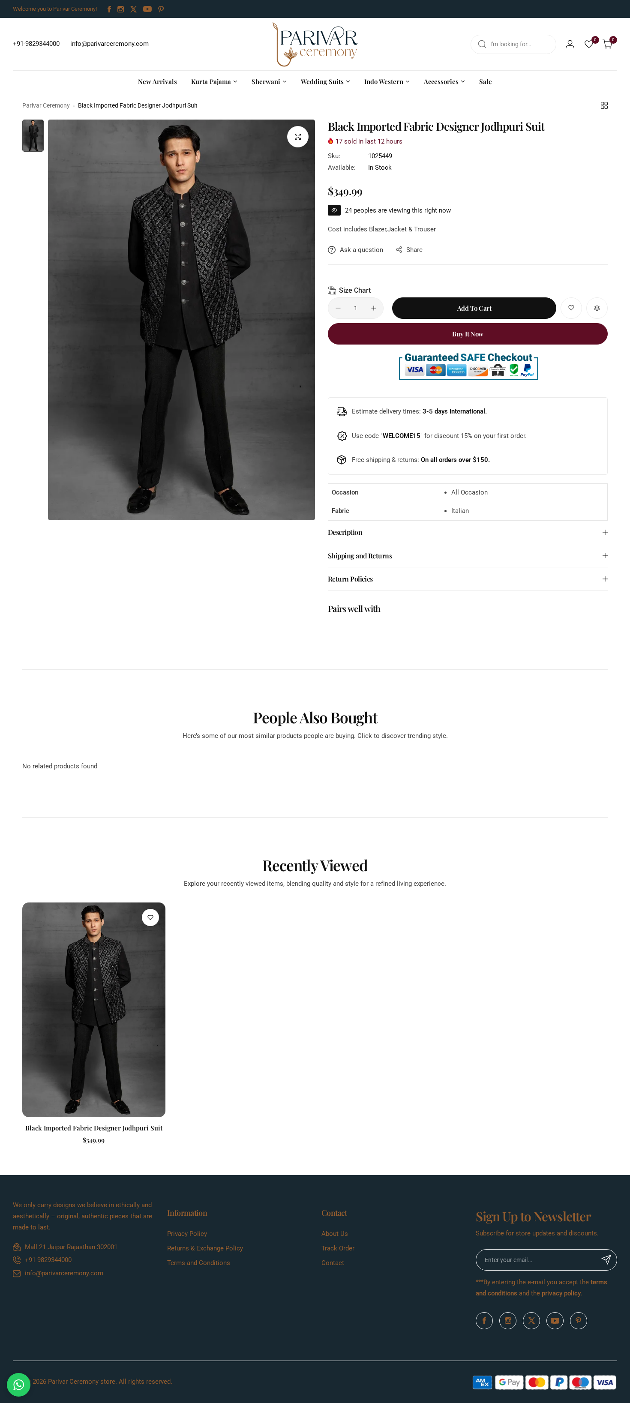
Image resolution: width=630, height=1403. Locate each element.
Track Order (337, 1248)
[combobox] (513, 44)
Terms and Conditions (198, 1263)
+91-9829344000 (48, 1260)
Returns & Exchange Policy (205, 1248)
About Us (334, 1234)
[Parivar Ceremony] (315, 44)
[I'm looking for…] (482, 44)
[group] (181, 320)
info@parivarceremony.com (64, 1273)
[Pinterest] (161, 9)
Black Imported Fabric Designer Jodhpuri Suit (93, 1128)
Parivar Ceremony (46, 105)
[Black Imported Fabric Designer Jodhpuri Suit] (93, 1009)
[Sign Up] (606, 1260)
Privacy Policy (187, 1234)
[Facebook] (109, 9)
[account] (570, 44)
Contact (332, 1263)
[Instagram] (120, 9)
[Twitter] (133, 9)
